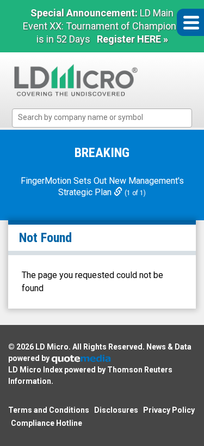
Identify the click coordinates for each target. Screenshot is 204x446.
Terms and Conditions (48, 410)
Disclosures (116, 410)
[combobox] (102, 118)
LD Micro (52, 346)
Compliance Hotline (46, 423)
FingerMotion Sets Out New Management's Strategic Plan (102, 186)
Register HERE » (132, 39)
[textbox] (107, 117)
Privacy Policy (169, 410)
